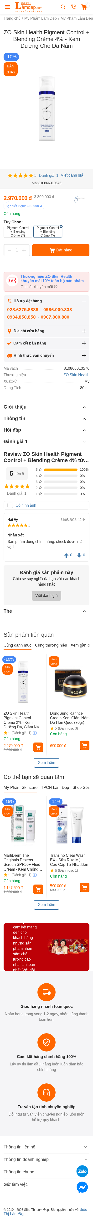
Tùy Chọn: (13, 222)
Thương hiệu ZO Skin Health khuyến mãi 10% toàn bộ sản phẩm (52, 278)
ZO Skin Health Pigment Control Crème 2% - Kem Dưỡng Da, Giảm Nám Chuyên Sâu (23, 720)
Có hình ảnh (26, 505)
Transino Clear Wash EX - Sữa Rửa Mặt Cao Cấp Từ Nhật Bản (69, 860)
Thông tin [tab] (14, 418)
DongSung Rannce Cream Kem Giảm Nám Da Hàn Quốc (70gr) (69, 718)
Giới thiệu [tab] (15, 407)
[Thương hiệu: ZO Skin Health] (79, 199)
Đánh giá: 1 (48, 175)
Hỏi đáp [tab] (12, 430)
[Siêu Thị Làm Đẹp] (29, 7)
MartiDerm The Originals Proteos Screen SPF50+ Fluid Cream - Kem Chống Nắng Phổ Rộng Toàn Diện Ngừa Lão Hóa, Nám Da (22, 862)
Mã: (35, 183)
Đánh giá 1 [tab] (16, 441)
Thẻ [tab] (8, 611)
